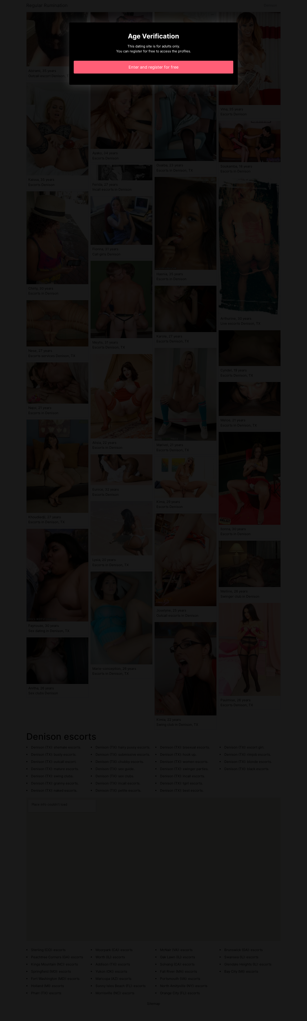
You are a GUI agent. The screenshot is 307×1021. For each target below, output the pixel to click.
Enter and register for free (153, 67)
